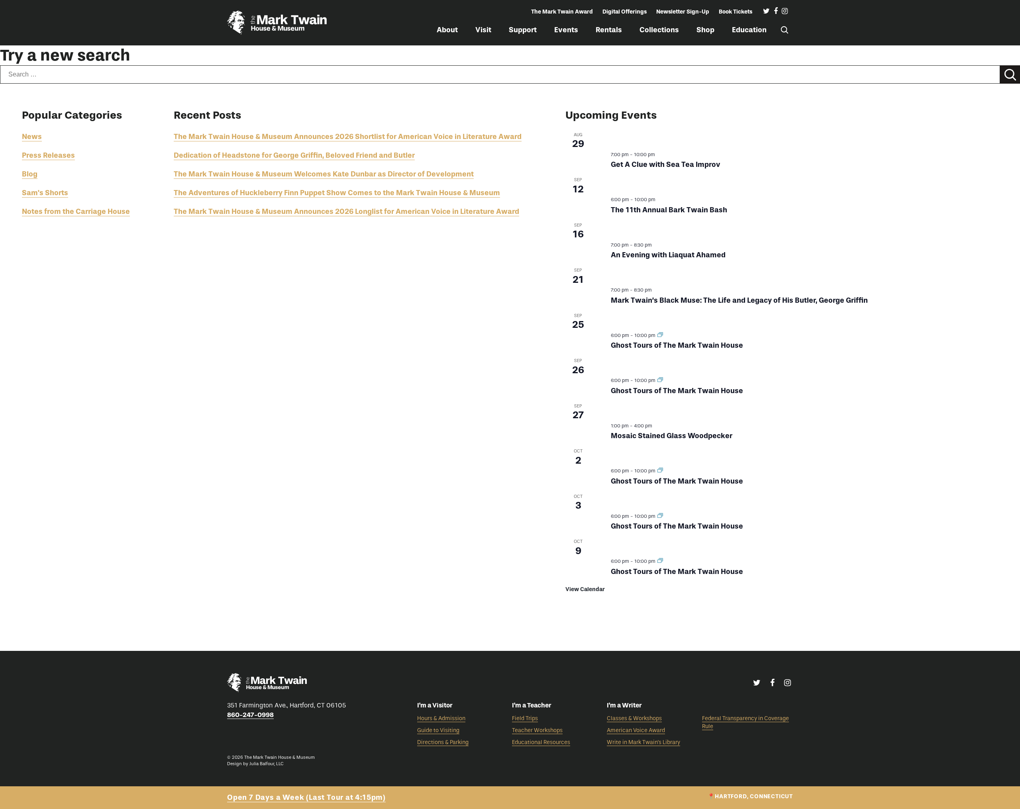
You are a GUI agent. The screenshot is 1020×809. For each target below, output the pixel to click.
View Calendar (585, 589)
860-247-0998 (250, 715)
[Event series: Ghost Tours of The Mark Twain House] (660, 335)
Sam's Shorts (45, 192)
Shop (705, 29)
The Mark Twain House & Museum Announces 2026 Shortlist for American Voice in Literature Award (348, 136)
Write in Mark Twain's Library (643, 742)
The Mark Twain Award (562, 11)
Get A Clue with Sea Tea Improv (665, 164)
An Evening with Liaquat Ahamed (668, 255)
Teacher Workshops (537, 730)
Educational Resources (541, 742)
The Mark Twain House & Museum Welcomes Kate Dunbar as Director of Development (324, 174)
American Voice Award (636, 730)
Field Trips (525, 718)
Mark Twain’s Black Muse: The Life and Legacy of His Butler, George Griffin (739, 300)
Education (749, 29)
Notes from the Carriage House (76, 211)
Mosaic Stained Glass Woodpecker (671, 435)
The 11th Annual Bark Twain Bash (669, 210)
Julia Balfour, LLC (266, 763)
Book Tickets (735, 11)
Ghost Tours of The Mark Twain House (677, 345)
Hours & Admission (441, 718)
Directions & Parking (443, 742)
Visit (483, 29)
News (32, 136)
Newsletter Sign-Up (682, 11)
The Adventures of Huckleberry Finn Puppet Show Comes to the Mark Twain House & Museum (337, 192)
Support (523, 29)
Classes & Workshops (634, 718)
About (447, 29)
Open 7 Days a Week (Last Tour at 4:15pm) (306, 797)
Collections (659, 29)
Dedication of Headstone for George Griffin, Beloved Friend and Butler (294, 155)
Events (566, 29)
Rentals (609, 29)
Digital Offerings (624, 11)
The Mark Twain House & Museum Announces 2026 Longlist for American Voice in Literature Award (346, 211)
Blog (29, 174)
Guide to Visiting (438, 730)
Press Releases (48, 155)
